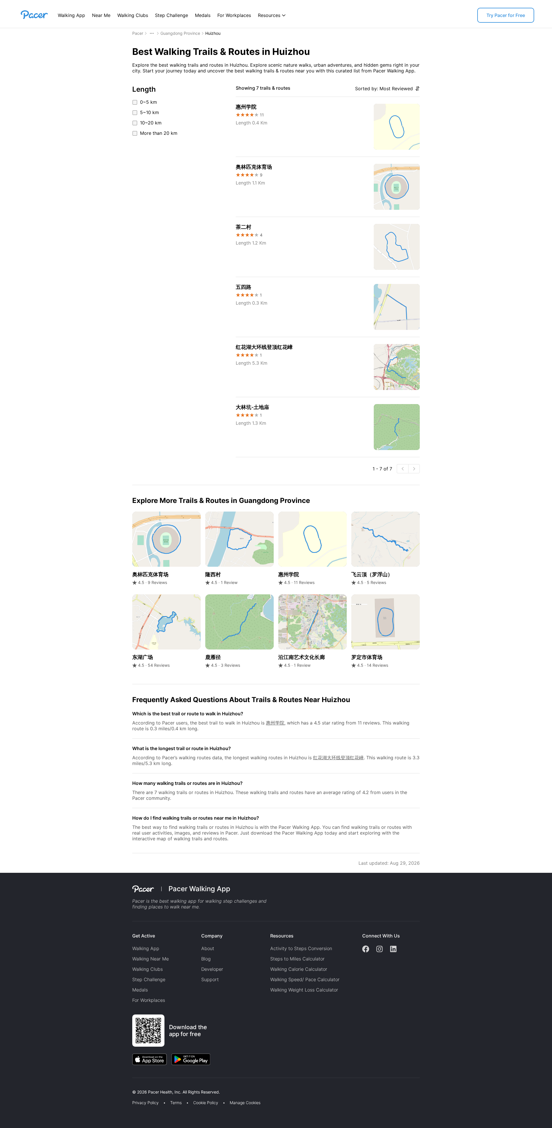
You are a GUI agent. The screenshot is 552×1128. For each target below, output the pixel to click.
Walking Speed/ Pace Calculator (305, 979)
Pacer (137, 33)
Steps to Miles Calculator (297, 959)
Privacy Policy (145, 1102)
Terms (176, 1102)
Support (210, 979)
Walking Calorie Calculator (298, 969)
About (207, 948)
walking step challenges (231, 901)
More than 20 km (158, 133)
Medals (202, 15)
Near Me (101, 15)
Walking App (71, 15)
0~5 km (148, 102)
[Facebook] (365, 950)
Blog (206, 959)
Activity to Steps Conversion (301, 948)
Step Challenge (171, 15)
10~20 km (151, 123)
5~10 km (149, 112)
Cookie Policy (205, 1102)
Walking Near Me (150, 959)
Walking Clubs (132, 15)
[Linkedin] (393, 950)
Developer (212, 969)
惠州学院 (275, 723)
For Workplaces (234, 15)
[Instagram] (379, 950)
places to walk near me (174, 907)
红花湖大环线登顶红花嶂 (338, 757)
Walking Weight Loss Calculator (304, 990)
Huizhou (213, 33)
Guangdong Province (180, 33)
